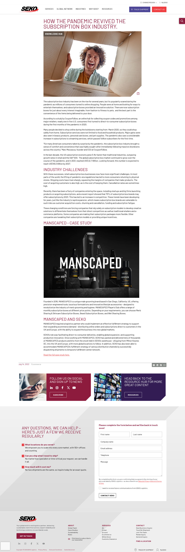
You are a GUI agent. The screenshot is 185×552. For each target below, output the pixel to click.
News (70, 534)
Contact (140, 525)
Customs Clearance (109, 539)
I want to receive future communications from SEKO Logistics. (125, 488)
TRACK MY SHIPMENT (145, 550)
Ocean (104, 530)
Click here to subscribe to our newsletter (81, 539)
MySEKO (163, 550)
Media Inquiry (141, 534)
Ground (105, 532)
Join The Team (141, 532)
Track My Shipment (143, 530)
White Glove (106, 537)
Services (49, 9)
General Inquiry (141, 537)
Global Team (72, 528)
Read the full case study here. (56, 354)
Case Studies (73, 530)
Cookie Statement (69, 550)
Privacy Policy (42, 550)
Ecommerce (106, 534)
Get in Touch (26, 536)
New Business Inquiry (144, 528)
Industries (81, 9)
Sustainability (73, 532)
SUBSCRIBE (58, 395)
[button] (182, 21)
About (71, 525)
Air (103, 528)
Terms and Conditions (55, 550)
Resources (107, 9)
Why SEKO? (94, 9)
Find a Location (143, 541)
